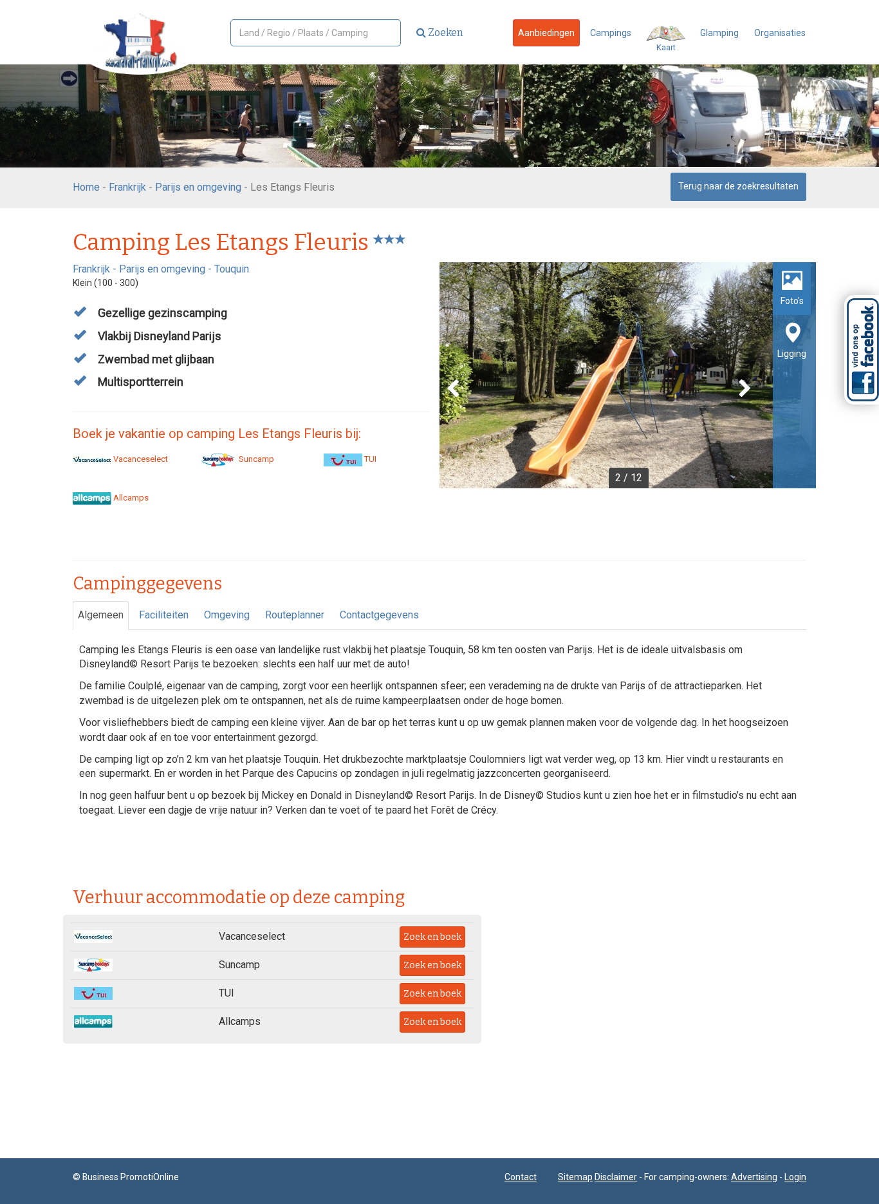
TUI (369, 459)
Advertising (754, 1177)
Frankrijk (127, 187)
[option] (627, 375)
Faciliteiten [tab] (164, 615)
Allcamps (130, 497)
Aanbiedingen (546, 33)
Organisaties (780, 33)
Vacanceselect (139, 459)
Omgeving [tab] (227, 615)
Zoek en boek (432, 937)
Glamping (719, 33)
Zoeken (444, 32)
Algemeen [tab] (101, 615)
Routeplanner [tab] (294, 615)
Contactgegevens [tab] (379, 615)
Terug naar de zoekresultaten (738, 186)
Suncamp (255, 459)
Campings (610, 33)
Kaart (666, 47)
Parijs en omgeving (198, 187)
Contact (520, 1177)
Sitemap (575, 1177)
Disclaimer (616, 1177)
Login (795, 1177)
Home (86, 187)
